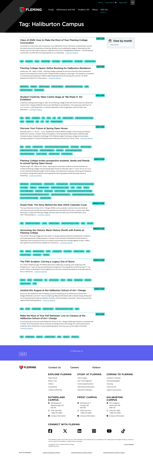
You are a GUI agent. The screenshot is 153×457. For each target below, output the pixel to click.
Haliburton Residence (57, 86)
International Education (86, 387)
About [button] (95, 9)
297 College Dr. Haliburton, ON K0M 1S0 (114, 405)
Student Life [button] (83, 9)
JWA (37, 121)
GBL (59, 118)
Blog (22, 61)
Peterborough (78, 61)
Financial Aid (111, 387)
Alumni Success (38, 280)
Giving (100, 3)
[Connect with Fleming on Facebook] (50, 432)
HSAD (86, 86)
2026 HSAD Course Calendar (32, 223)
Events (37, 61)
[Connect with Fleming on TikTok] (123, 432)
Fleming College (45, 61)
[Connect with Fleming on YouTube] (110, 432)
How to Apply (82, 378)
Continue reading (71, 53)
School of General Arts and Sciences (61, 194)
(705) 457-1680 (114, 411)
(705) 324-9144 (85, 411)
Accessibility (52, 387)
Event (48, 118)
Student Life (75, 336)
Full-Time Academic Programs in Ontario (114, 452)
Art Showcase (35, 118)
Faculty (44, 223)
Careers (28, 146)
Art (46, 280)
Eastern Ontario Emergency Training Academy (56, 146)
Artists (63, 280)
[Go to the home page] (30, 10)
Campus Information (58, 416)
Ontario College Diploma (27, 191)
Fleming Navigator (113, 381)
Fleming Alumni (78, 280)
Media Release (24, 86)
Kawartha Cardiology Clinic (47, 150)
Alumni (27, 118)
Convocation (29, 61)
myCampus (110, 3)
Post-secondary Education (27, 153)
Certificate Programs (36, 184)
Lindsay (79, 187)
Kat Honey (90, 223)
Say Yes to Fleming (41, 153)
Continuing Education (62, 184)
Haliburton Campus (67, 61)
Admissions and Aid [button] (65, 9)
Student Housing (39, 90)
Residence (66, 336)
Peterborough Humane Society (73, 150)
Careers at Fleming (55, 390)
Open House (60, 150)
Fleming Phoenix (57, 251)
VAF (42, 121)
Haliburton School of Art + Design (84, 118)
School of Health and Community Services (83, 194)
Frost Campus (56, 61)
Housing (110, 384)
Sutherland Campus (90, 61)
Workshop (46, 254)
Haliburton (33, 86)
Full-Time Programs (85, 381)
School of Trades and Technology (29, 198)
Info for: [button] (104, 10)
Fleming (70, 280)
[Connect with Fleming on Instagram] (94, 432)
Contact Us (54, 367)
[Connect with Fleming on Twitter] (65, 432)
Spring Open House (54, 153)
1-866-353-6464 (56, 413)
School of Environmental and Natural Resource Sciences (34, 194)
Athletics (28, 251)
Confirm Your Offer (37, 146)
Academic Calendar (114, 378)
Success (23, 280)
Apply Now (123, 3)
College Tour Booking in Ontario (51, 452)
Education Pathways (85, 390)
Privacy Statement (129, 444)
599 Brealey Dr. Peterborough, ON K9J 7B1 (57, 405)
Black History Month (38, 251)
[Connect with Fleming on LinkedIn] (80, 432)
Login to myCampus (114, 390)
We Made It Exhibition (56, 121)
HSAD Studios (30, 121)
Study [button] (51, 9)
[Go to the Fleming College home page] (32, 367)
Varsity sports (37, 254)
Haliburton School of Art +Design (74, 86)
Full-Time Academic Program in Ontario (81, 452)
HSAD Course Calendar (26, 90)
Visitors (96, 367)
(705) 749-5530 (56, 411)
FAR (54, 118)
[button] (132, 2)
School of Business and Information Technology (79, 191)
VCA (47, 121)
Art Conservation (54, 280)
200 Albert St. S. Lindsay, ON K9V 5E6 (85, 405)
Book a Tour (52, 381)
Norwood (86, 187)
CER (43, 118)
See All (22, 354)
